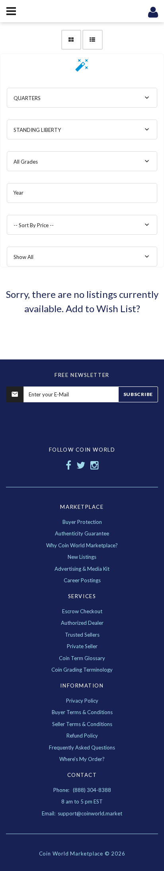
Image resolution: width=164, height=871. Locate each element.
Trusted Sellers (82, 635)
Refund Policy (82, 735)
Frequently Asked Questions (82, 747)
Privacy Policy (82, 700)
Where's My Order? (82, 759)
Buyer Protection (82, 522)
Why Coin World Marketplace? (82, 545)
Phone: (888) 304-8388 (82, 790)
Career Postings (82, 580)
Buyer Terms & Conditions (82, 712)
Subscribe (138, 394)
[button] (82, 67)
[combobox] (82, 98)
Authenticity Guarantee (82, 533)
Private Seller (82, 646)
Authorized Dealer (82, 623)
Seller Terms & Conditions (82, 724)
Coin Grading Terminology (82, 669)
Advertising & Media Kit (82, 569)
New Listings (82, 557)
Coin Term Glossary (82, 658)
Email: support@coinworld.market (82, 813)
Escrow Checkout (82, 611)
